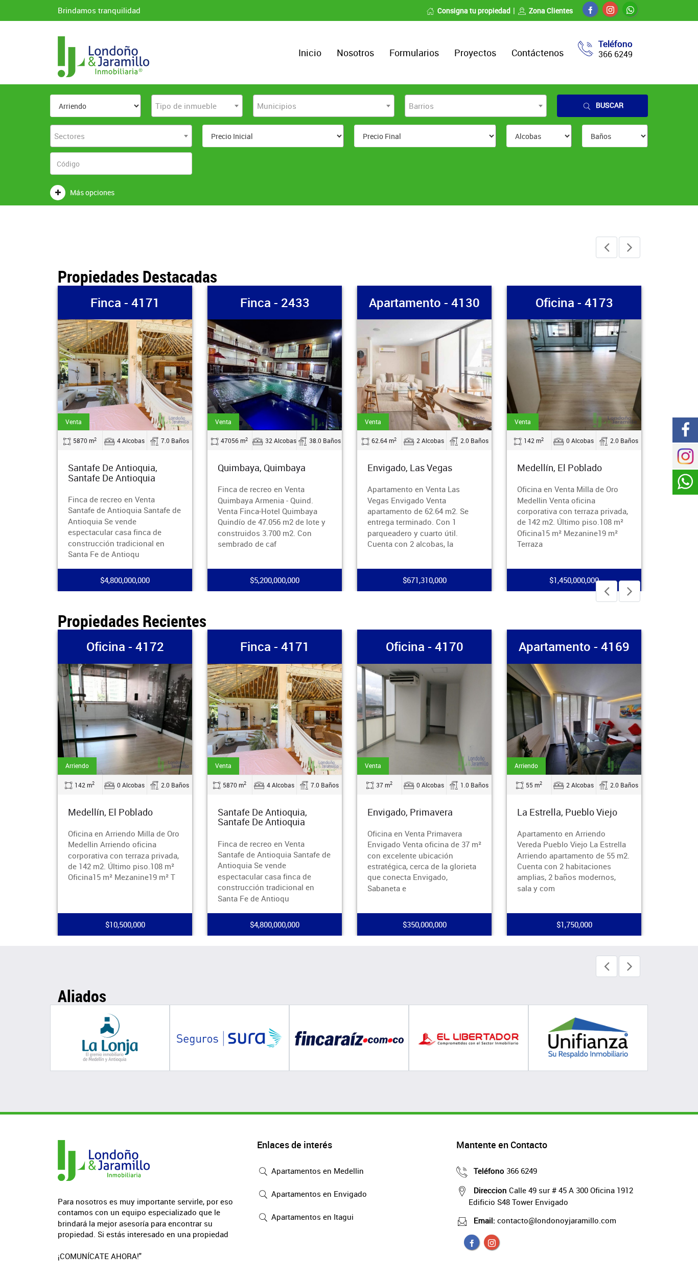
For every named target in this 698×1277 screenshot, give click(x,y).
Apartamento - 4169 (574, 646)
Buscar (609, 105)
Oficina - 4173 (574, 302)
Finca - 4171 (125, 302)
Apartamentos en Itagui (311, 1217)
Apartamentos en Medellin (316, 1171)
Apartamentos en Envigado (318, 1194)
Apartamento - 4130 (424, 302)
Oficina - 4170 (424, 646)
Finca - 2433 (275, 302)
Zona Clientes (551, 10)
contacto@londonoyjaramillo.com (545, 1220)
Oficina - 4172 (125, 646)
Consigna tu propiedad (473, 10)
